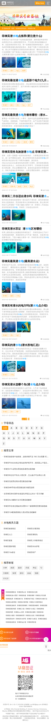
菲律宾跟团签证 (11, 592)
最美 (12, 142)
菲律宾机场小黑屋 (12, 595)
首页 (12, 28)
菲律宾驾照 (9, 612)
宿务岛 (12, 186)
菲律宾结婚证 (42, 619)
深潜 (14, 573)
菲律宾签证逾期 (30, 612)
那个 (30, 105)
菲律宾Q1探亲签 (33, 528)
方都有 (24, 142)
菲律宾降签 (40, 609)
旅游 (19, 186)
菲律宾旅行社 (18, 599)
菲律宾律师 (30, 595)
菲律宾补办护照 (33, 546)
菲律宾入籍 (21, 609)
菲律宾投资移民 (22, 605)
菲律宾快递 (22, 595)
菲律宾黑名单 (10, 619)
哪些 (31, 142)
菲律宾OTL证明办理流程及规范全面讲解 (19, 469)
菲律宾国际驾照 (10, 546)
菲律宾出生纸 (30, 615)
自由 (29, 573)
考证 (35, 568)
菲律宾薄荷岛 (32, 534)
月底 (27, 568)
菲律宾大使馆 (10, 615)
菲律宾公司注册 (40, 595)
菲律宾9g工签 (21, 622)
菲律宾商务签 (31, 622)
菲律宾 (5, 70)
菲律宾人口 (8, 534)
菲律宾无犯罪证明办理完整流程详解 (18, 481)
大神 (5, 568)
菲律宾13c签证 (31, 609)
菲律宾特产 (31, 552)
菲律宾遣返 (8, 540)
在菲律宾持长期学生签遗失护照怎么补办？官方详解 (24, 494)
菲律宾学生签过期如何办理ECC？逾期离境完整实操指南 (25, 506)
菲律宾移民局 (20, 615)
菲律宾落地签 (39, 615)
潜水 (12, 70)
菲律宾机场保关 (11, 605)
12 (41, 568)
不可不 (6, 578)
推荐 (24, 70)
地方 (18, 335)
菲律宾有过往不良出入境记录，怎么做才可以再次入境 (24, 475)
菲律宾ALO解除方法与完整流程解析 (18, 500)
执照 (12, 568)
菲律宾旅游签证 (10, 528)
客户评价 (41, 3)
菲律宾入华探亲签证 (35, 540)
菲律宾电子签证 (29, 599)
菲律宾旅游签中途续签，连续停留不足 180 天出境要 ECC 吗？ (26, 457)
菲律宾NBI (40, 612)
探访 (22, 573)
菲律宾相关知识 (21, 28)
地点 (18, 70)
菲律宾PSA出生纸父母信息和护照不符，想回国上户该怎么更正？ (26, 463)
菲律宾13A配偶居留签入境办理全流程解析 (20, 512)
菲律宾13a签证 (9, 552)
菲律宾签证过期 (32, 592)
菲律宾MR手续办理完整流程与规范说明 (19, 487)
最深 (20, 568)
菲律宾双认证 (21, 592)
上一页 (24, 419)
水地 (18, 142)
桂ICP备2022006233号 (41, 711)
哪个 (18, 412)
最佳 (12, 105)
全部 (5, 428)
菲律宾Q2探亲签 (11, 602)
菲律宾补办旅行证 (41, 599)
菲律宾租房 (9, 599)
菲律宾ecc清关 (19, 612)
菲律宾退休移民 (33, 605)
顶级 (36, 573)
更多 (49, 650)
